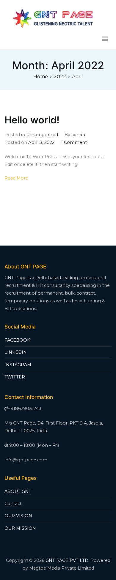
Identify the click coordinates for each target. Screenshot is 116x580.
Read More (16, 178)
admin (78, 134)
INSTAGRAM (17, 364)
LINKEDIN (15, 352)
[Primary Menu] (105, 39)
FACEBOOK (17, 340)
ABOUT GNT (17, 491)
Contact (13, 503)
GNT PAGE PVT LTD (67, 560)
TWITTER (14, 377)
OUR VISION (18, 515)
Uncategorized (42, 134)
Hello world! (31, 120)
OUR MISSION (20, 528)
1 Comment (74, 142)
